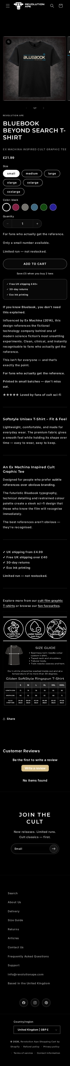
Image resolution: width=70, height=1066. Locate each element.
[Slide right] (43, 108)
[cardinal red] (15, 207)
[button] (8, 6)
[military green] (43, 207)
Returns (13, 929)
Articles (13, 938)
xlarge (12, 182)
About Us (14, 902)
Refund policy (31, 1046)
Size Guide (15, 920)
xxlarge (32, 182)
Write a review (35, 768)
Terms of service (23, 1053)
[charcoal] (25, 207)
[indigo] (34, 207)
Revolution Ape (30, 1041)
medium (32, 173)
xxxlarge (13, 191)
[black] (6, 207)
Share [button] (11, 718)
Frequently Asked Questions (28, 956)
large (52, 173)
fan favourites (49, 606)
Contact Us (16, 947)
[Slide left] (26, 108)
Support (13, 965)
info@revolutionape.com (26, 974)
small (11, 173)
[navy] (53, 207)
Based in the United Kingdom (29, 983)
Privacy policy (51, 1046)
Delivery (14, 911)
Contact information (48, 1053)
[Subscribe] (54, 849)
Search (13, 893)
